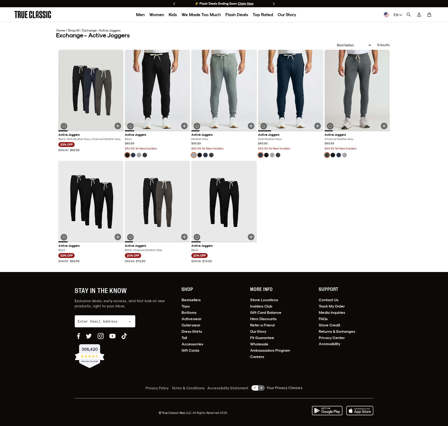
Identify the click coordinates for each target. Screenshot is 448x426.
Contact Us (328, 299)
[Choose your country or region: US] (386, 14)
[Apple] (359, 410)
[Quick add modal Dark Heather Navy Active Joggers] (317, 126)
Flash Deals (236, 14)
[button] (429, 15)
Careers (257, 356)
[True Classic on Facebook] (78, 336)
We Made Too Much (201, 14)
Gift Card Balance (265, 312)
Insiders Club (261, 306)
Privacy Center (332, 337)
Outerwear (191, 325)
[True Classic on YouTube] (112, 336)
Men (140, 14)
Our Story (287, 14)
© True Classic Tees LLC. (175, 413)
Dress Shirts (192, 331)
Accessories (192, 344)
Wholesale (259, 344)
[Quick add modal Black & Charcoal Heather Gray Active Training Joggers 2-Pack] (184, 237)
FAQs (323, 318)
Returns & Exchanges (337, 331)
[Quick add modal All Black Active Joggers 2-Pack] (251, 237)
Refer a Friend (262, 325)
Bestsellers (191, 299)
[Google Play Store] (327, 410)
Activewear (192, 318)
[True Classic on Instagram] (101, 336)
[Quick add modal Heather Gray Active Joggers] (251, 126)
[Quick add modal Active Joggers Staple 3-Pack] (118, 126)
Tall (184, 337)
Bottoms (189, 312)
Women (156, 14)
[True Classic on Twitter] (89, 336)
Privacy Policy (157, 388)
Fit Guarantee (262, 337)
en (396, 15)
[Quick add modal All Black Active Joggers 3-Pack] (118, 237)
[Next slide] (274, 3)
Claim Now (246, 3)
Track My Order (332, 306)
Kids (173, 14)
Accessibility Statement (227, 388)
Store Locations (264, 299)
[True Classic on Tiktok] (124, 336)
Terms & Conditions (188, 388)
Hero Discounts (263, 318)
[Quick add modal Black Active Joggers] (184, 126)
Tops (186, 306)
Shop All (74, 30)
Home (60, 30)
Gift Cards (190, 350)
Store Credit (329, 325)
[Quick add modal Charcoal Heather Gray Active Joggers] (384, 126)
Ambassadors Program (270, 350)
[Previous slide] (174, 3)
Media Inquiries (332, 312)
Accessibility (329, 343)
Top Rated (263, 14)
